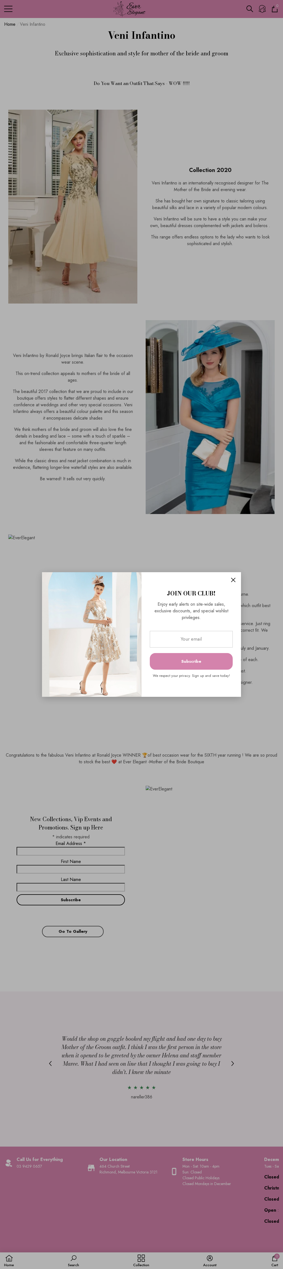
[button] (233, 580)
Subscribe (191, 661)
